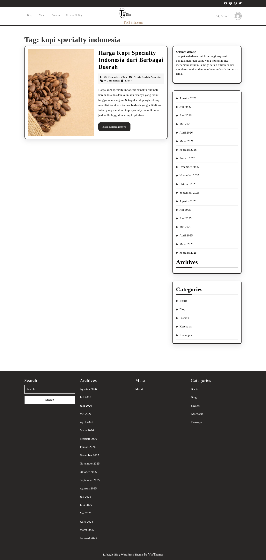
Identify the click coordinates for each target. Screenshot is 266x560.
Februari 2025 (188, 252)
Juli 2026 (185, 106)
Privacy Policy (74, 15)
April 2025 (186, 235)
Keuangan (186, 335)
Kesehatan (186, 326)
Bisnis (183, 300)
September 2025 (189, 192)
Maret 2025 (187, 244)
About (42, 15)
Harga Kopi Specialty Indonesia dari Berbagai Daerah (130, 60)
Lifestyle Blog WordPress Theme (123, 554)
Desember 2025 (189, 166)
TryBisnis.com (133, 22)
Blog (29, 15)
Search (225, 16)
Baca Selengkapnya (116, 128)
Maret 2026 (187, 141)
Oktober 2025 (188, 184)
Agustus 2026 (188, 98)
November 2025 (189, 175)
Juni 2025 (186, 218)
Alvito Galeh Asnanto (147, 76)
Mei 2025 (185, 226)
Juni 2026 (186, 115)
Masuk (139, 389)
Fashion (184, 317)
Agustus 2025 (188, 201)
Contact (56, 15)
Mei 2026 (185, 124)
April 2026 (186, 132)
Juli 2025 (185, 209)
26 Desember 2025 (115, 76)
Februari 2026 (188, 149)
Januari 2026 (187, 158)
